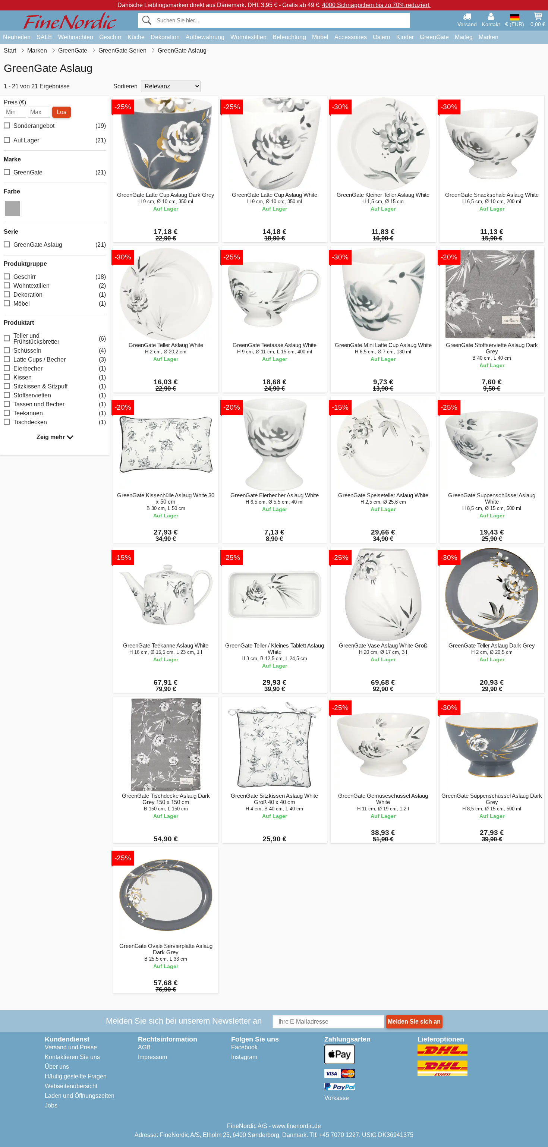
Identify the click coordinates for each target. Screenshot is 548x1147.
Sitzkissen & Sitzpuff (59, 386)
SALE (44, 37)
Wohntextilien (248, 37)
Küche (136, 37)
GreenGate (434, 37)
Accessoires (350, 37)
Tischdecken (59, 422)
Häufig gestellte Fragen (76, 1076)
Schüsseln (59, 350)
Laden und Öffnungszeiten (79, 1096)
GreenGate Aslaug (59, 245)
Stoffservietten (59, 395)
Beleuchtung (289, 37)
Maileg (464, 37)
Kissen (59, 377)
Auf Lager (59, 140)
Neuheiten (17, 37)
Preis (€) (15, 102)
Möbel (320, 37)
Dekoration (165, 37)
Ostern (381, 37)
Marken (488, 37)
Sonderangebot (59, 126)
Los (61, 112)
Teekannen (59, 413)
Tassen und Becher (59, 404)
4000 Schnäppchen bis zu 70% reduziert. (376, 5)
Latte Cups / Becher (59, 359)
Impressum (152, 1057)
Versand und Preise (71, 1047)
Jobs (51, 1105)
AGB (144, 1047)
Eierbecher (59, 368)
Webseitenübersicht (71, 1086)
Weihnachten (75, 37)
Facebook (244, 1047)
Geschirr (110, 37)
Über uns (57, 1067)
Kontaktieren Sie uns (72, 1057)
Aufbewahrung (205, 37)
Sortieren (125, 86)
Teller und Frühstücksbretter (59, 339)
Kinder (405, 37)
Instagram (244, 1057)
